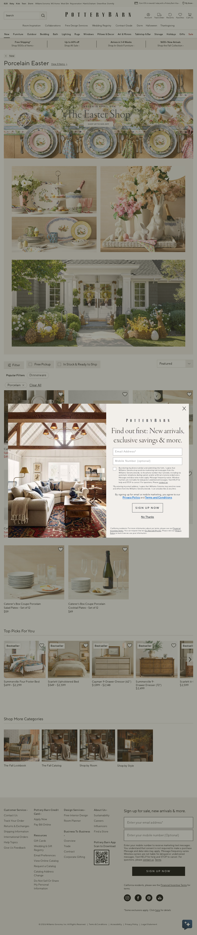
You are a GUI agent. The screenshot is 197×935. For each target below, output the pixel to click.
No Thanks (147, 517)
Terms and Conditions (158, 497)
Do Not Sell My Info (153, 531)
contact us (163, 482)
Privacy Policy (131, 497)
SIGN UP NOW (147, 508)
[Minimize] (184, 408)
